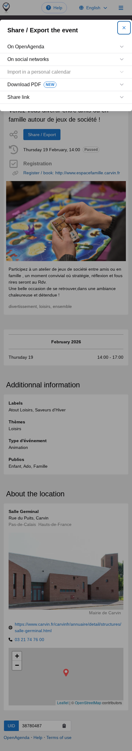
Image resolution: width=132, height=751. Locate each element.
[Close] (124, 27)
